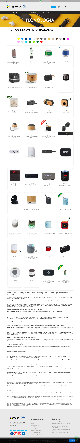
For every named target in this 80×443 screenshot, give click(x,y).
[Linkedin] (23, 433)
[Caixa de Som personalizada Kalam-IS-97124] (14, 127)
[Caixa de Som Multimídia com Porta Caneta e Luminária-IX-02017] (31, 151)
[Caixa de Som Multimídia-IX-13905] (31, 272)
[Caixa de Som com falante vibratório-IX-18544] (48, 272)
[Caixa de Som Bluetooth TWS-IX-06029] (48, 224)
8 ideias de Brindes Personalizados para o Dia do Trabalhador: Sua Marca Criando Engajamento (62, 426)
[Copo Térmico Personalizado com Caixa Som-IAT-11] (14, 53)
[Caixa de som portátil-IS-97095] (48, 102)
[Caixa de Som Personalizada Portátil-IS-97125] (31, 127)
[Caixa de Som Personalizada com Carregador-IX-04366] (14, 224)
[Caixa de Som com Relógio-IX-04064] (65, 175)
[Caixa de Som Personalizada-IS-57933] (31, 102)
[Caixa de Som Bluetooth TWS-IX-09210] (48, 248)
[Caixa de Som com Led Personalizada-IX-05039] (31, 224)
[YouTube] (16, 433)
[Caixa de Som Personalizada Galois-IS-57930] (14, 102)
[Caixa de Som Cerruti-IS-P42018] (65, 127)
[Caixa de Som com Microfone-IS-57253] (65, 53)
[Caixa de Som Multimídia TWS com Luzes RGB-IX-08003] (31, 248)
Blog (43, 12)
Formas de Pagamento (36, 430)
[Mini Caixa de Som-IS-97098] (65, 102)
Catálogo (39, 12)
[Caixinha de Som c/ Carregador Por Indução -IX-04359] (14, 199)
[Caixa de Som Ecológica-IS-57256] (31, 77)
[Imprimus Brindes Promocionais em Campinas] (18, 6)
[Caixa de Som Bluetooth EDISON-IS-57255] (14, 77)
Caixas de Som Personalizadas (31, 29)
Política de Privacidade (36, 432)
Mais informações (51, 439)
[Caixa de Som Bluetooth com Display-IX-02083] (31, 175)
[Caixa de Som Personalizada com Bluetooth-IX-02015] (14, 151)
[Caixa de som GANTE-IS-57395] (48, 77)
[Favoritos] (65, 12)
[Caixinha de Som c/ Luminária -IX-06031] (14, 248)
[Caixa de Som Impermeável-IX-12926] (14, 272)
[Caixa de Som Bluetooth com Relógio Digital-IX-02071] (14, 175)
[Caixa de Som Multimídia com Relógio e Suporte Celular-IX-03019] (48, 175)
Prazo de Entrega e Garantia (37, 434)
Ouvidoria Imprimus (35, 425)
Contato (47, 12)
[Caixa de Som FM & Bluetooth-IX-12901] (65, 248)
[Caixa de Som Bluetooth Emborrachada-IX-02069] (48, 151)
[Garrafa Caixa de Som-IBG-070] (31, 53)
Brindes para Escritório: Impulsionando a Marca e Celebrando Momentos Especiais (61, 433)
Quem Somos (33, 12)
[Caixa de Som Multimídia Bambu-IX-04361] (31, 199)
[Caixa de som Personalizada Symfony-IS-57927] (65, 77)
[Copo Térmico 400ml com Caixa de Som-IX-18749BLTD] (65, 272)
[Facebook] (12, 433)
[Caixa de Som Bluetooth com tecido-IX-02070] (65, 151)
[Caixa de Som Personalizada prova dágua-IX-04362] (48, 199)
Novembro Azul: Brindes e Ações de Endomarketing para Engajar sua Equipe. (61, 422)
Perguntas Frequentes (35, 428)
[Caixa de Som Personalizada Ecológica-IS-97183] (48, 127)
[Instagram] (19, 433)
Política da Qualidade (35, 427)
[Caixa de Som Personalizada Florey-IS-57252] (48, 53)
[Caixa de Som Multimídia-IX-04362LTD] (65, 199)
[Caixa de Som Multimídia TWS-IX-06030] (65, 224)
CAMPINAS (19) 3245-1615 (11, 1)
